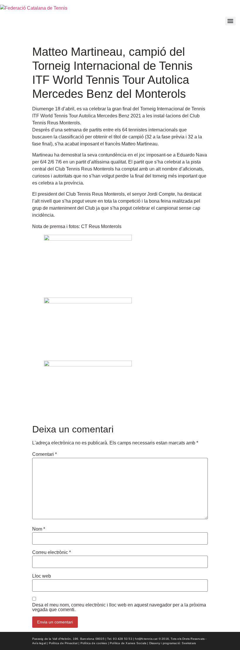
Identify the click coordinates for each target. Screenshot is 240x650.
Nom (38, 529)
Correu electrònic (51, 552)
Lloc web (41, 576)
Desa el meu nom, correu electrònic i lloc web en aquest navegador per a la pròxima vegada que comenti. (119, 607)
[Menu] (230, 21)
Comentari (44, 454)
